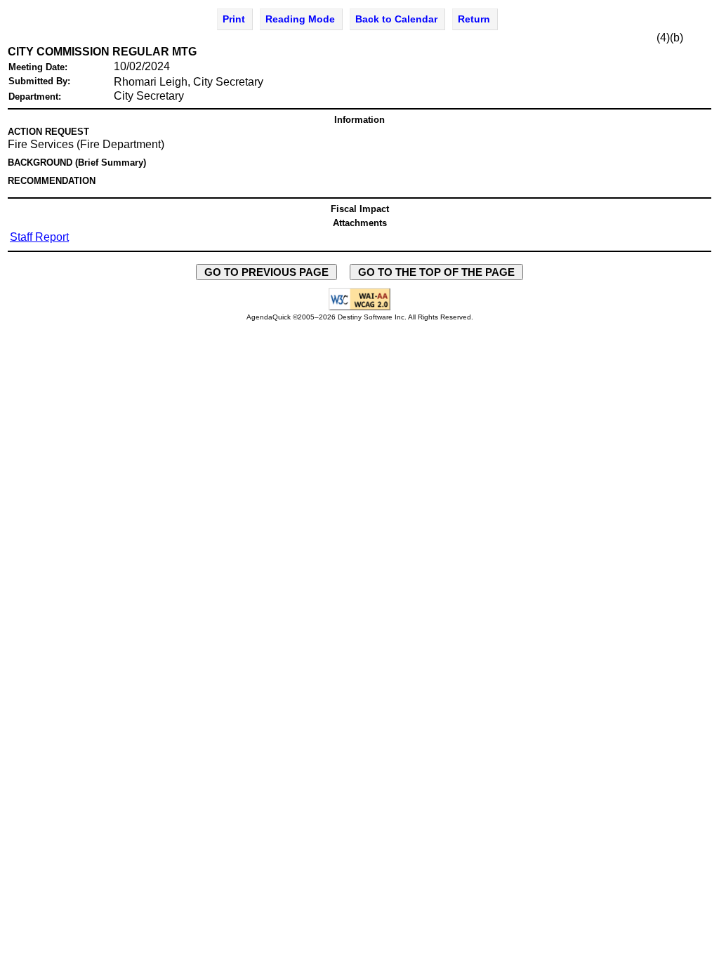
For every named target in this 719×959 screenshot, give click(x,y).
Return (474, 19)
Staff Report (39, 237)
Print (234, 19)
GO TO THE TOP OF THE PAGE (436, 272)
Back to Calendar (396, 19)
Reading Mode (300, 19)
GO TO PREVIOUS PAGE (266, 272)
